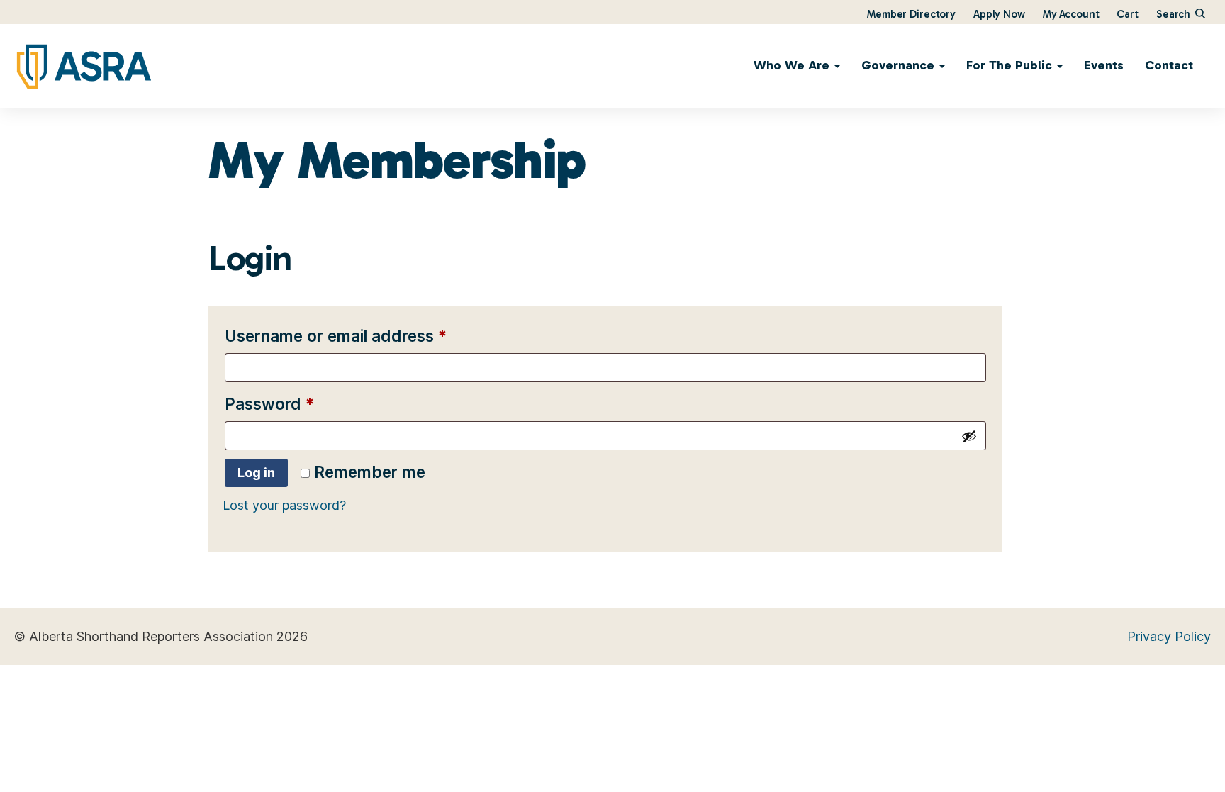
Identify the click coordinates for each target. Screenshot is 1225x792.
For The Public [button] (1011, 65)
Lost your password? (284, 505)
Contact (1169, 65)
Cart (1127, 14)
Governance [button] (899, 65)
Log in (256, 472)
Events (1104, 65)
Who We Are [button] (793, 65)
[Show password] (969, 436)
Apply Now (999, 14)
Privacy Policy (1169, 636)
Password (303, 403)
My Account (1071, 14)
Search (1174, 14)
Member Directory (911, 14)
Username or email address (369, 335)
